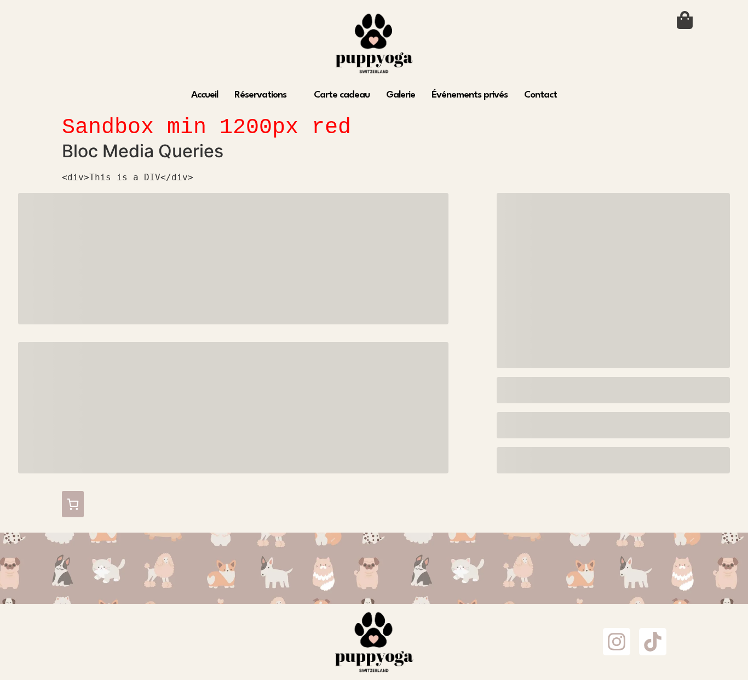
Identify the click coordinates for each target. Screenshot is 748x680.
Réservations (260, 95)
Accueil (204, 95)
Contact (540, 95)
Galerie (400, 95)
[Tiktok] (652, 641)
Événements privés (469, 95)
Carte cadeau (342, 95)
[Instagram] (616, 641)
